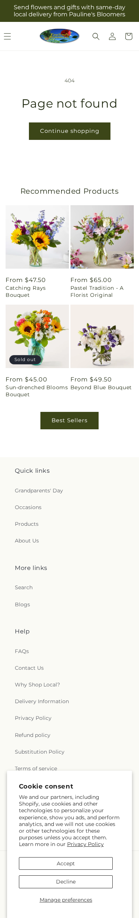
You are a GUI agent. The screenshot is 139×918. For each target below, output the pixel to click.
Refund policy (32, 735)
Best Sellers (69, 420)
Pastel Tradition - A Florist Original (97, 291)
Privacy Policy (85, 844)
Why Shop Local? (37, 684)
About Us (27, 540)
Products (27, 524)
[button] (96, 36)
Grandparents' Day (39, 490)
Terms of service (36, 768)
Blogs (22, 604)
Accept (66, 863)
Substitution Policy (39, 751)
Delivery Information (42, 701)
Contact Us (29, 668)
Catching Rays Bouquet (26, 291)
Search (24, 587)
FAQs (22, 651)
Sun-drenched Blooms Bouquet (37, 390)
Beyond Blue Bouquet (101, 387)
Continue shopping (69, 130)
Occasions (28, 507)
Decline (66, 881)
